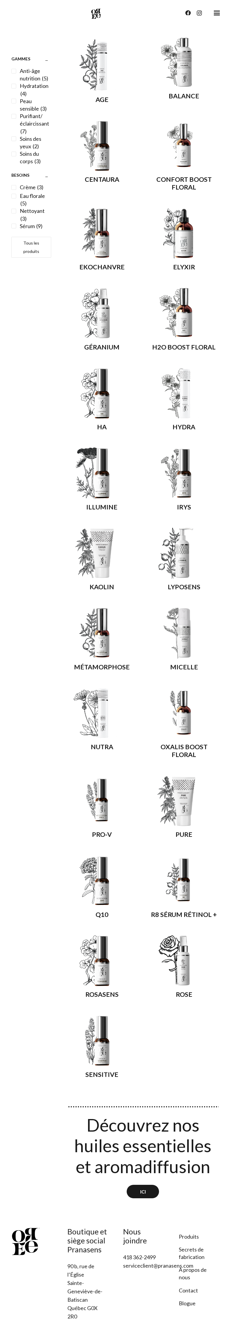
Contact (188, 1290)
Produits (189, 1236)
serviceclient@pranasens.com (158, 1265)
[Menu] (217, 13)
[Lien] (96, 13)
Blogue (187, 1303)
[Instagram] (199, 13)
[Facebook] (188, 13)
